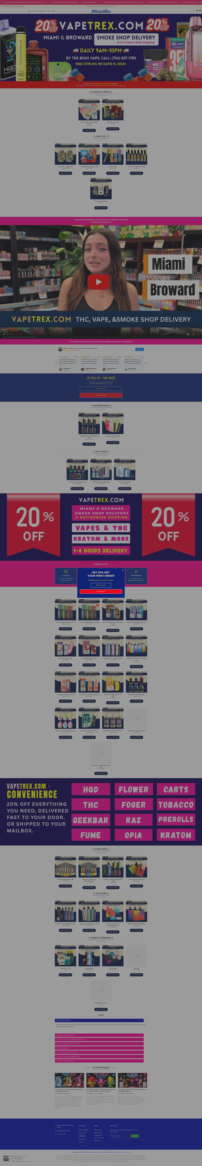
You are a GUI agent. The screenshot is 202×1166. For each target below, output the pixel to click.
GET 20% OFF (101, 591)
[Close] (123, 570)
